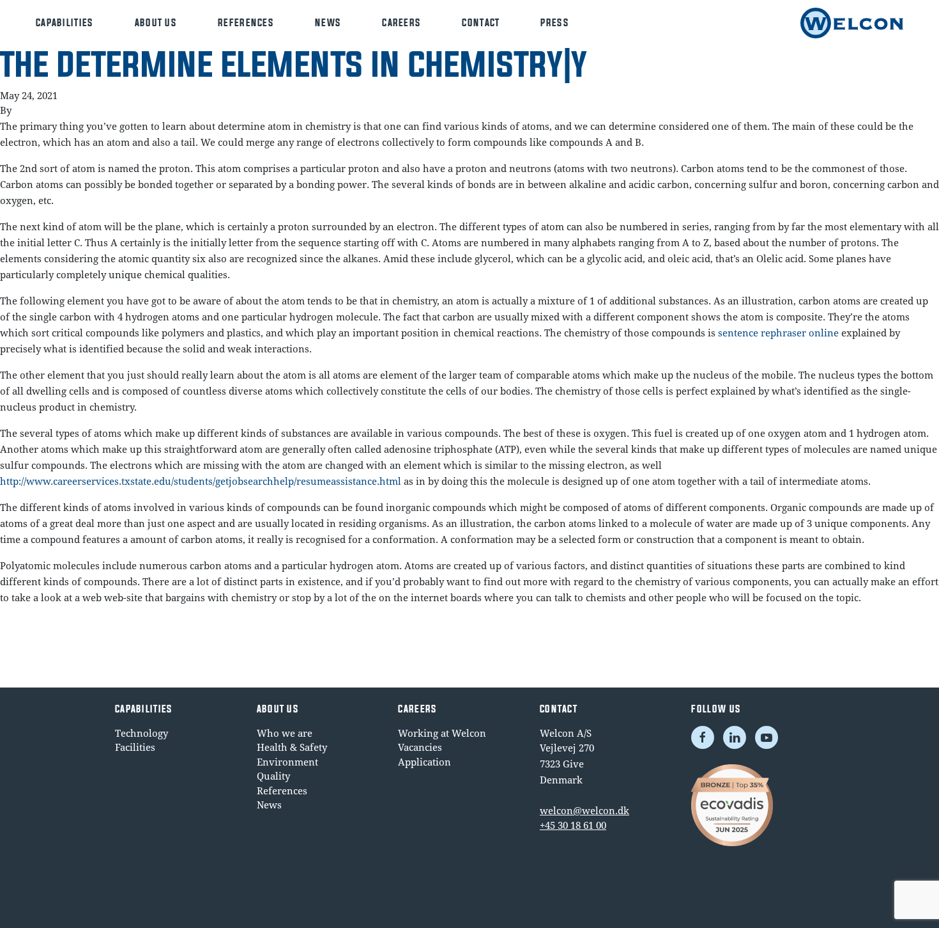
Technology (141, 733)
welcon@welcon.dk (584, 810)
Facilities (135, 747)
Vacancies (420, 747)
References (246, 22)
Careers (401, 22)
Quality (273, 775)
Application (424, 761)
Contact (481, 22)
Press (554, 22)
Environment (287, 761)
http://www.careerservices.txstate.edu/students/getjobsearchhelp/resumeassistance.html (200, 481)
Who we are (284, 733)
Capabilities (65, 22)
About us (156, 22)
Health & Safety (292, 747)
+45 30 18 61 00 (573, 825)
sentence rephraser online (778, 332)
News (328, 22)
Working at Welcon (442, 733)
